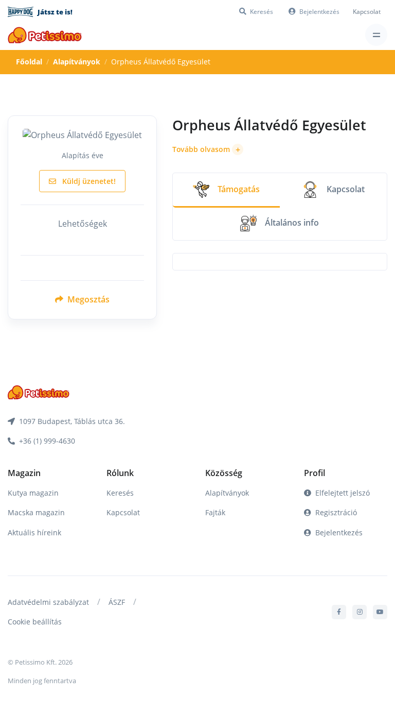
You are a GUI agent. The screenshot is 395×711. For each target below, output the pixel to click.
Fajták (215, 512)
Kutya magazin (33, 493)
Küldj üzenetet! (88, 181)
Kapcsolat (367, 11)
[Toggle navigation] (376, 35)
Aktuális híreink (34, 532)
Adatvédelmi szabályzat (48, 602)
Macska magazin (36, 512)
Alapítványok (76, 61)
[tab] (226, 190)
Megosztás (87, 299)
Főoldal (29, 61)
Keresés (120, 493)
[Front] (45, 35)
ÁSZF (117, 602)
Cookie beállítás (35, 622)
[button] (207, 149)
